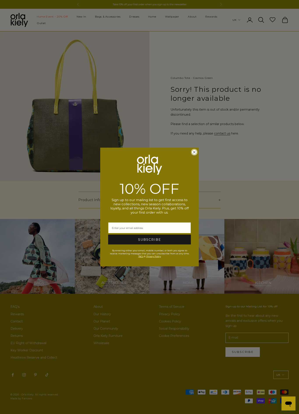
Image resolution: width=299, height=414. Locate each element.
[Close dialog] (194, 152)
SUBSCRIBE (149, 240)
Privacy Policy (153, 256)
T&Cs (140, 256)
